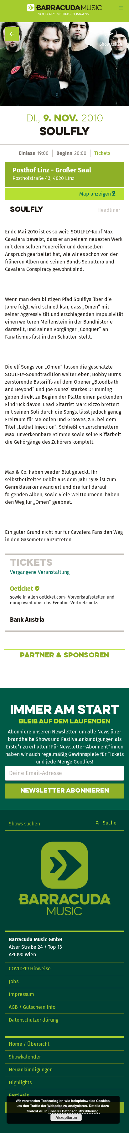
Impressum (21, 994)
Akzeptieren (66, 1117)
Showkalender (25, 1057)
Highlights (20, 1082)
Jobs (13, 981)
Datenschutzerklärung (33, 1020)
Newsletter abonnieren (64, 791)
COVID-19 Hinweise (30, 969)
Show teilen (111, 44)
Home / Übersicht (29, 1044)
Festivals (19, 1095)
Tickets (102, 153)
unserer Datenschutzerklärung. (74, 1111)
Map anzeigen (95, 194)
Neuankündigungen (31, 1070)
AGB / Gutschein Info (32, 1007)
